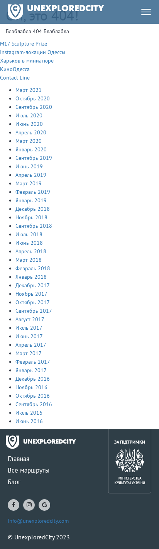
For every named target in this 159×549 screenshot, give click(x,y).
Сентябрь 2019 (33, 157)
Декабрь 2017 (32, 285)
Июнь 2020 (29, 123)
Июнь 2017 (29, 336)
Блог (14, 482)
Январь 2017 (31, 370)
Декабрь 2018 (32, 208)
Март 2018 (28, 259)
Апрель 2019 (30, 174)
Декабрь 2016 (32, 378)
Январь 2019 (31, 200)
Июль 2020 (28, 115)
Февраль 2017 (32, 361)
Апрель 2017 (30, 344)
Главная (18, 459)
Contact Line (15, 77)
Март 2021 (28, 89)
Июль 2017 (28, 327)
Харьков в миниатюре (27, 60)
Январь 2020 (31, 149)
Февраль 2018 (32, 268)
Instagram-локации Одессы (32, 52)
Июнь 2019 (29, 166)
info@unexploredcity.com (38, 520)
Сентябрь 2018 (33, 225)
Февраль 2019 (32, 191)
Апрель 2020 (30, 132)
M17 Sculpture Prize (23, 43)
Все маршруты (28, 470)
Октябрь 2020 (32, 98)
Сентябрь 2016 (33, 404)
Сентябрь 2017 (33, 310)
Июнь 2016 (29, 421)
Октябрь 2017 (32, 302)
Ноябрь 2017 (31, 293)
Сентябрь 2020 (33, 106)
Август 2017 (29, 319)
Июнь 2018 (29, 242)
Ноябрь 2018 (31, 217)
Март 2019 (28, 183)
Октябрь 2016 (32, 395)
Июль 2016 (28, 412)
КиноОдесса (15, 69)
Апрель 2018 (30, 251)
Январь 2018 (31, 276)
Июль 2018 (28, 234)
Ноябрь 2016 (31, 387)
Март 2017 (28, 353)
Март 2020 (28, 140)
